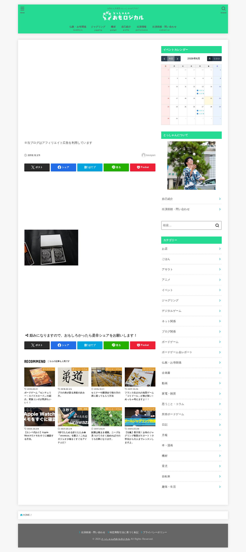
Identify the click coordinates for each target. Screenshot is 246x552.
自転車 (166, 476)
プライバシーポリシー (155, 532)
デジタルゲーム (171, 310)
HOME (26, 515)
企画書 (166, 372)
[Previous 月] (164, 58)
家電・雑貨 (169, 393)
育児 (164, 466)
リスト (217, 58)
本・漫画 (167, 445)
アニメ (166, 279)
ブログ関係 (169, 331)
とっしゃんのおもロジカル (115, 539)
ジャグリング (170, 300)
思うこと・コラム (173, 404)
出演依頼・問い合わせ (176, 209)
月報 (164, 435)
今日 (171, 58)
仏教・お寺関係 (171, 362)
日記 (164, 424)
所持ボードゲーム (173, 414)
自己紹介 (167, 198)
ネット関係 (169, 321)
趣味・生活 (169, 486)
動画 (164, 383)
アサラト (167, 269)
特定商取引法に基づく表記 (124, 532)
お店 (164, 248)
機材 (164, 455)
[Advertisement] (89, 89)
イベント (167, 290)
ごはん (166, 259)
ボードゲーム (170, 341)
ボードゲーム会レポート (177, 352)
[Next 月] (178, 58)
